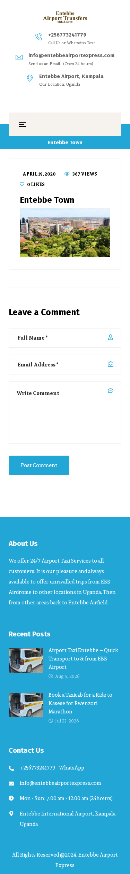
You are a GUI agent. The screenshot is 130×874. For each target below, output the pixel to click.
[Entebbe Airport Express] (65, 17)
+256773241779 (67, 35)
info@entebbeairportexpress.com (71, 55)
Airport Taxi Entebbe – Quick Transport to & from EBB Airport (83, 658)
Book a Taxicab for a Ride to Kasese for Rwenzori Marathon (80, 703)
